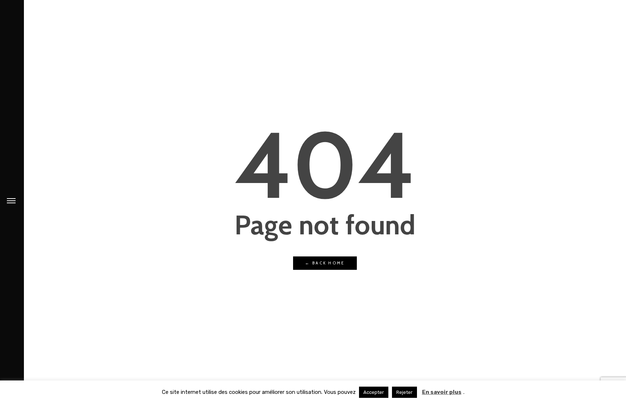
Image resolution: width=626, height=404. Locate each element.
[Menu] (11, 200)
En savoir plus (442, 392)
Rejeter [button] (404, 392)
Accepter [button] (373, 392)
